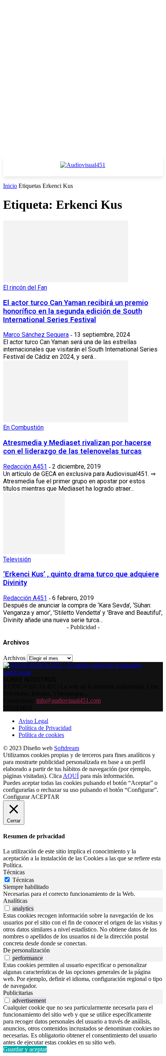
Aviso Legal (33, 721)
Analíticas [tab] (15, 900)
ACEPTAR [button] (45, 796)
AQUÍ (71, 776)
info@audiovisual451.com (68, 700)
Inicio (10, 186)
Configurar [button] (16, 796)
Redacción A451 (25, 466)
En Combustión (23, 427)
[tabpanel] (83, 894)
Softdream (66, 748)
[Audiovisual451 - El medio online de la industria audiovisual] (83, 169)
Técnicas (23, 880)
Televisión (17, 559)
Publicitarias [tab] (18, 992)
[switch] (7, 908)
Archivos (14, 658)
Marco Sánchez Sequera (36, 334)
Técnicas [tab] (14, 872)
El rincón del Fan (25, 287)
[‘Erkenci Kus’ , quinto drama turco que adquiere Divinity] (34, 552)
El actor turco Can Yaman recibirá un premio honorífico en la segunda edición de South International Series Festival (75, 311)
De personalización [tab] (26, 950)
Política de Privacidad (45, 728)
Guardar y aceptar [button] (25, 1049)
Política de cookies (41, 735)
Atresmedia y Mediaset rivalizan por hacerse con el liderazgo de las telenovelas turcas (77, 446)
